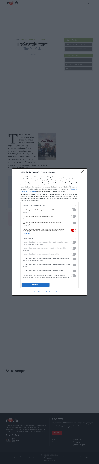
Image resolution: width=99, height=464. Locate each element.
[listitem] (49, 205)
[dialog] (49, 232)
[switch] (73, 209)
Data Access (49, 292)
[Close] (83, 172)
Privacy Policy (60, 292)
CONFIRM (35, 285)
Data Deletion (38, 292)
